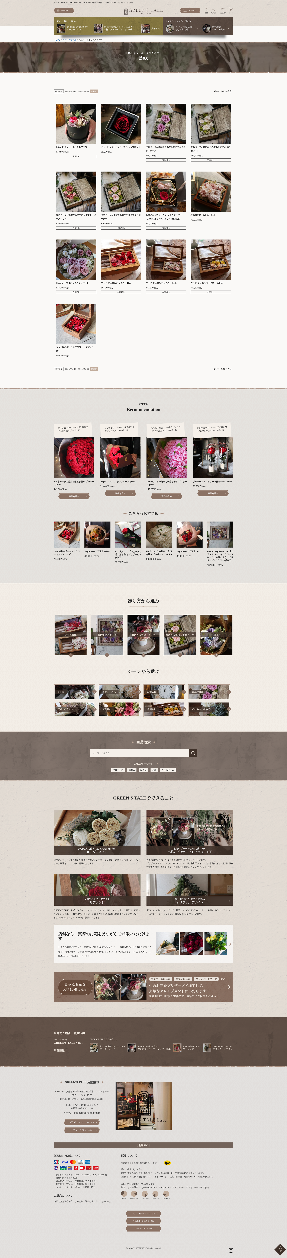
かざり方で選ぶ (69, 40)
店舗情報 (59, 1050)
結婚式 (132, 770)
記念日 (143, 770)
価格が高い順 (83, 91)
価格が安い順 (70, 91)
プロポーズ (118, 770)
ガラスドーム (168, 770)
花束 (154, 770)
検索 (193, 753)
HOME (57, 40)
